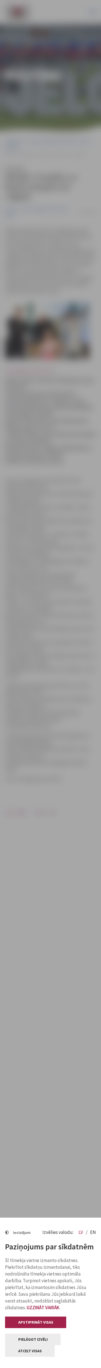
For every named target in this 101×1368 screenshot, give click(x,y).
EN (93, 1232)
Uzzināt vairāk (43, 1307)
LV (81, 1232)
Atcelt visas (30, 1350)
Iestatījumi (22, 1232)
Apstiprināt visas (35, 1322)
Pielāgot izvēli (33, 1339)
